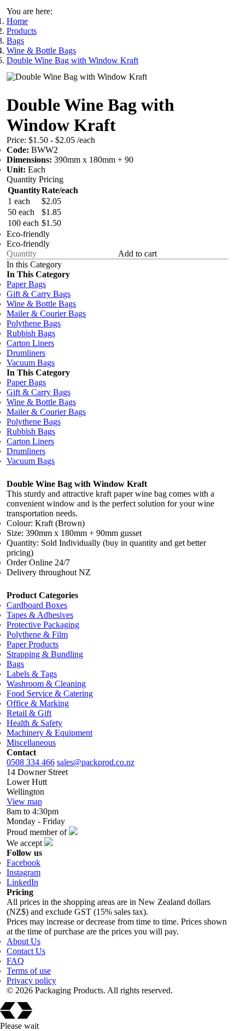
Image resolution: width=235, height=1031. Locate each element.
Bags (15, 40)
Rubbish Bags (31, 333)
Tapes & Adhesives (40, 614)
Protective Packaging (43, 624)
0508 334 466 (31, 762)
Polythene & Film (37, 634)
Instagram (23, 872)
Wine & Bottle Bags (41, 50)
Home (17, 21)
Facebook (23, 862)
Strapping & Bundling (45, 654)
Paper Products (32, 644)
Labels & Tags (32, 673)
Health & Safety (34, 723)
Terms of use (29, 970)
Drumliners (26, 352)
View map (24, 801)
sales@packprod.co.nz (95, 762)
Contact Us (26, 951)
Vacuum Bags (31, 362)
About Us (23, 941)
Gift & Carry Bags (38, 294)
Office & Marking (38, 703)
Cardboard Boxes (37, 605)
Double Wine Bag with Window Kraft (72, 60)
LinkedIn (22, 882)
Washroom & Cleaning (46, 683)
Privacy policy (31, 980)
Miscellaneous (31, 742)
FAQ (15, 961)
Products (22, 30)
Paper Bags (26, 284)
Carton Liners (30, 343)
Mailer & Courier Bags (46, 313)
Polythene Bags (34, 323)
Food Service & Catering (50, 693)
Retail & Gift (29, 713)
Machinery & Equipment (49, 732)
